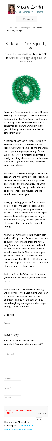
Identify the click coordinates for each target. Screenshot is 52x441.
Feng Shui (36, 58)
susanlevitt (22, 54)
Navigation (28, 18)
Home (9, 27)
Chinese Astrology (21, 27)
